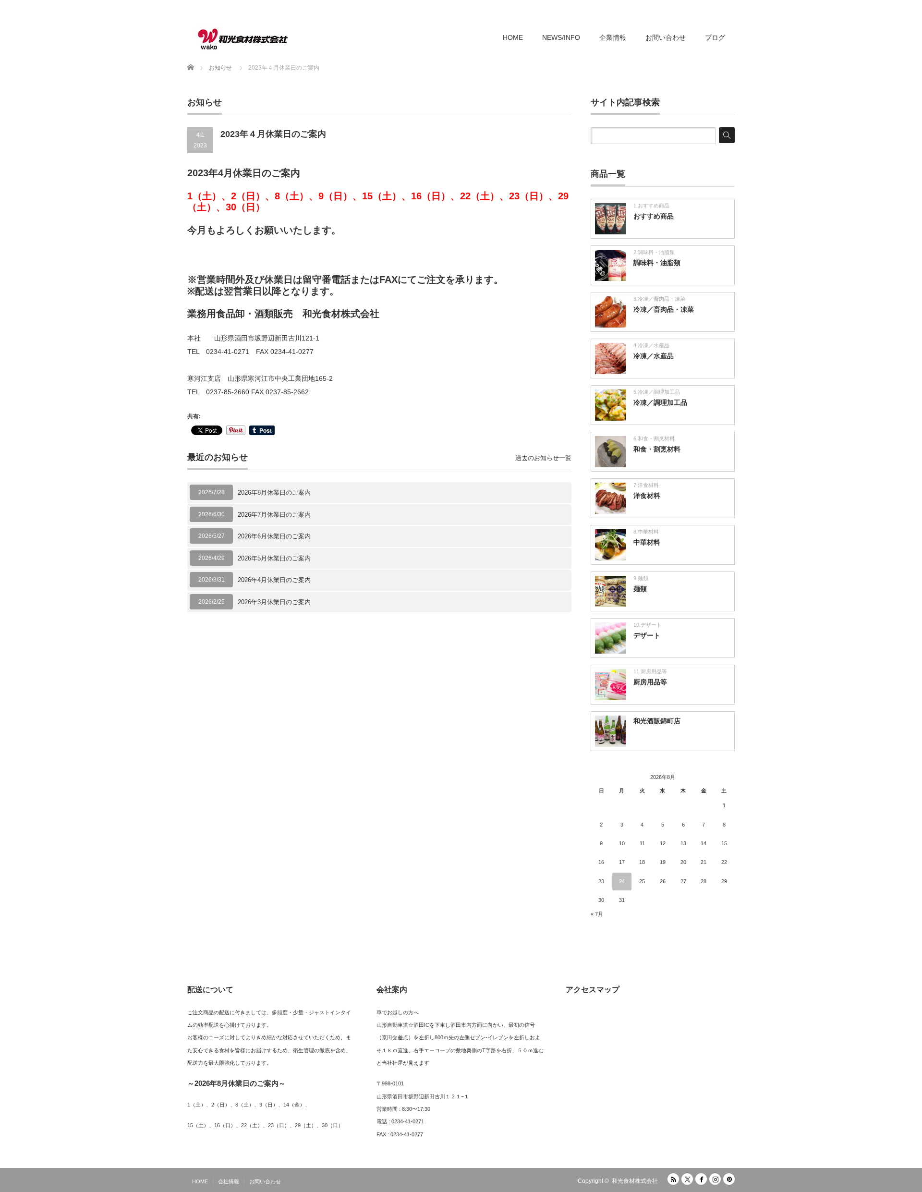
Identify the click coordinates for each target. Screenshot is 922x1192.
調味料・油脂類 (656, 263)
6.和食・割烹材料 (654, 438)
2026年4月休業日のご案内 (274, 580)
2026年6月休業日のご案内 (274, 536)
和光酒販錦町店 (656, 721)
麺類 (640, 589)
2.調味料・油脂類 (654, 252)
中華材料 (646, 542)
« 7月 (597, 914)
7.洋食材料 (646, 485)
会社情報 (228, 1181)
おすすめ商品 (653, 216)
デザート (646, 635)
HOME (513, 37)
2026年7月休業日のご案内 (274, 514)
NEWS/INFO (561, 37)
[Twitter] (687, 1179)
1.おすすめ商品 (651, 205)
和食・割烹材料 (656, 449)
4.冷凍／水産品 (651, 345)
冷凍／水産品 (653, 356)
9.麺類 (640, 578)
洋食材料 (646, 495)
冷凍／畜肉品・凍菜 (663, 309)
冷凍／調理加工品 (660, 402)
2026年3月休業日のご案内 (274, 602)
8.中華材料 (646, 532)
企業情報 (612, 37)
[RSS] (673, 1179)
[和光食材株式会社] (242, 38)
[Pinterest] (729, 1179)
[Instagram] (715, 1179)
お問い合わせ (665, 37)
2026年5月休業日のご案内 (274, 558)
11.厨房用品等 (650, 671)
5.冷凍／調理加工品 (656, 392)
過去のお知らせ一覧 (543, 458)
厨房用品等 (650, 682)
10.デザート (647, 625)
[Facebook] (701, 1179)
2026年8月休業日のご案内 (274, 492)
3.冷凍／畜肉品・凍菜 (659, 299)
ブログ (715, 37)
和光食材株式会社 (635, 1181)
